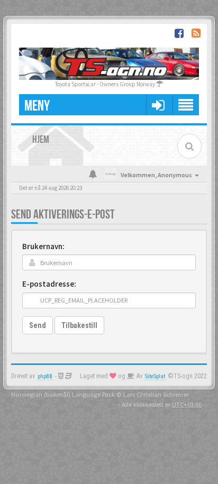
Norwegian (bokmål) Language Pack (63, 394)
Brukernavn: (43, 246)
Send (37, 325)
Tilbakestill (79, 325)
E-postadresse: (49, 284)
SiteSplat (155, 376)
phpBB (45, 376)
